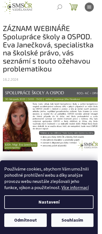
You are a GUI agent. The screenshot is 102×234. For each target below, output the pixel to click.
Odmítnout (25, 220)
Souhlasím (72, 220)
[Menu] (89, 7)
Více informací (75, 188)
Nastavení (49, 202)
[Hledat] (59, 7)
